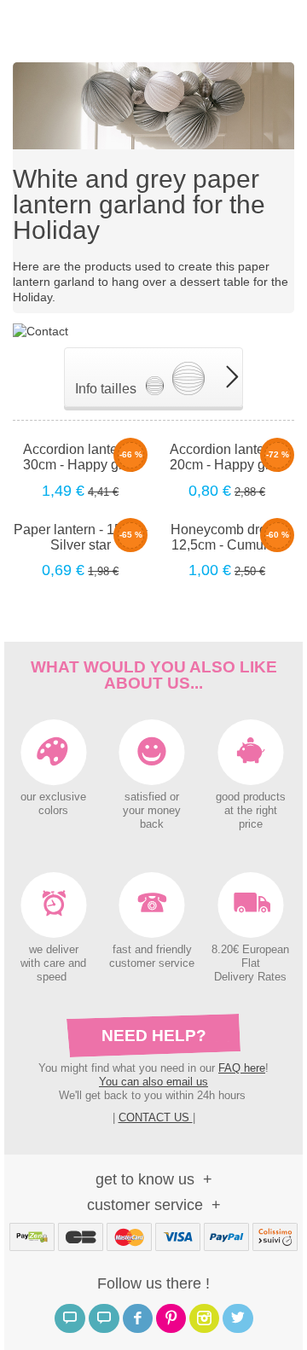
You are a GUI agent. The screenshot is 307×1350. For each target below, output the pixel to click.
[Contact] (40, 329)
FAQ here (241, 1068)
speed (52, 977)
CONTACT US (156, 1117)
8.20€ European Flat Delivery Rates (250, 963)
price (251, 824)
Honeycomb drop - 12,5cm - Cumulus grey (226, 537)
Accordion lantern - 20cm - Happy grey (227, 457)
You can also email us (153, 1081)
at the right (250, 811)
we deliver (53, 950)
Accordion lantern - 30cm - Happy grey (80, 457)
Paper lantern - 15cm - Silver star (81, 537)
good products (251, 797)
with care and (53, 963)
